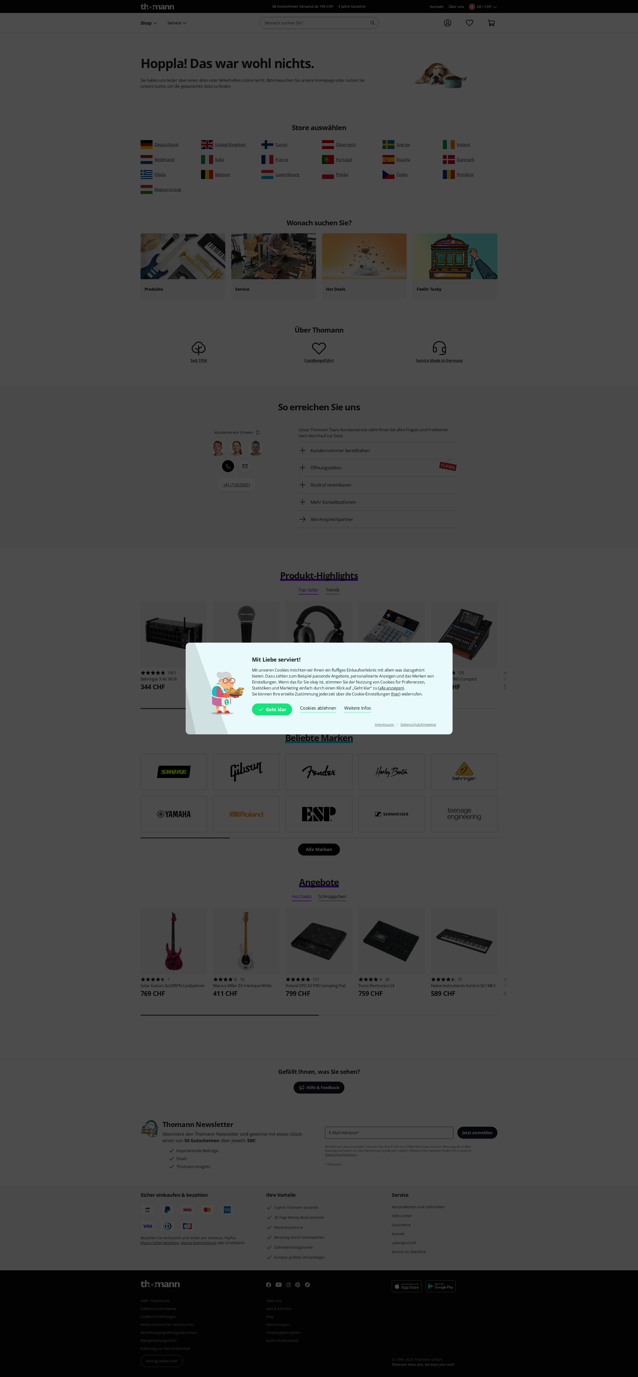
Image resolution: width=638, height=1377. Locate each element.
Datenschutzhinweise (418, 724)
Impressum (385, 724)
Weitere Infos (357, 708)
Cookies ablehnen (318, 708)
